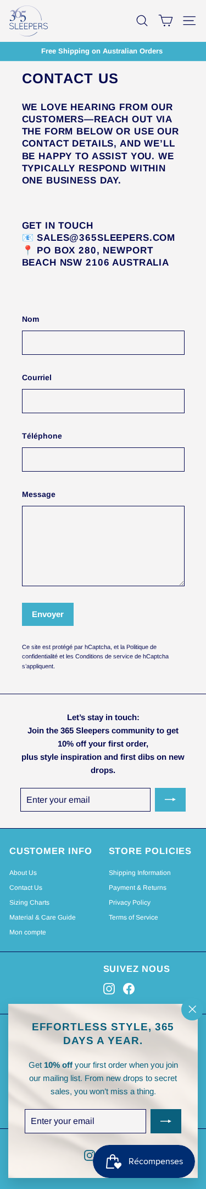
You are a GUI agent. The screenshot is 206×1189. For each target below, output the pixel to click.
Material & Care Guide (42, 917)
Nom (30, 319)
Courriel (37, 377)
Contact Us (25, 887)
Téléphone (42, 435)
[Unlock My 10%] (166, 1122)
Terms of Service (133, 917)
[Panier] (166, 20)
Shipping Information (140, 873)
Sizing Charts (29, 902)
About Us (23, 873)
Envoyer (48, 614)
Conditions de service (104, 656)
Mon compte (27, 932)
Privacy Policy (130, 902)
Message (38, 494)
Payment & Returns (137, 887)
